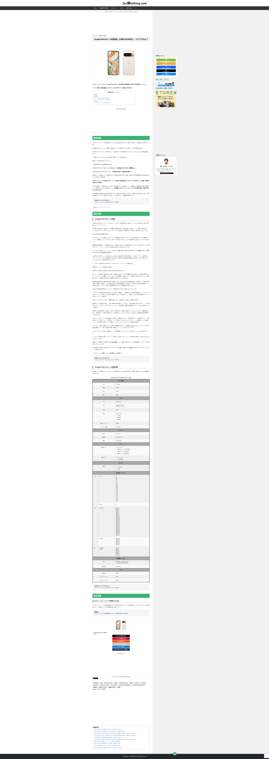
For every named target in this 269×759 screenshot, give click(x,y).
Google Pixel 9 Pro (124, 682)
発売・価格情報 (102, 689)
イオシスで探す (121, 646)
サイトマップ (114, 8)
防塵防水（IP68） (112, 687)
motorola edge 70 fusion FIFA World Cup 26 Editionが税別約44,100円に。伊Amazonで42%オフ (115, 735)
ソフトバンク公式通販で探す (121, 644)
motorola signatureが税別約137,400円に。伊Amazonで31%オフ (108, 747)
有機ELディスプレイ (103, 687)
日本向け (109, 371)
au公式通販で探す (121, 641)
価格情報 (95, 94)
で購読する (166, 60)
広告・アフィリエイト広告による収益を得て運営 (121, 11)
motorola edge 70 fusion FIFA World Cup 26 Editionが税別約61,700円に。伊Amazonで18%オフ (115, 739)
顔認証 (119, 687)
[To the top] (175, 754)
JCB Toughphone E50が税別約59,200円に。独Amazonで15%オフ (108, 737)
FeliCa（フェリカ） (108, 682)
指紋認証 (95, 687)
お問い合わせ (129, 8)
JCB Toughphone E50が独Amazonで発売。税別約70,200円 (107, 743)
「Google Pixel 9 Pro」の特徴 (101, 98)
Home (95, 8)
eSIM (102, 682)
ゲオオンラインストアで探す (121, 649)
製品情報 (95, 96)
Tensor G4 (143, 682)
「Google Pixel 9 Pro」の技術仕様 (102, 99)
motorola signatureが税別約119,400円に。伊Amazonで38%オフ (108, 729)
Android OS (96, 682)
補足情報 (95, 101)
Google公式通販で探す (121, 635)
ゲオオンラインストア (103, 207)
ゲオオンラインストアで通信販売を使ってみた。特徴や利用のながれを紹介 (111, 613)
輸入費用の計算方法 (104, 8)
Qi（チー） (137, 682)
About (121, 8)
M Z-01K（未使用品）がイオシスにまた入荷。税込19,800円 (107, 745)
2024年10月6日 (102, 35)
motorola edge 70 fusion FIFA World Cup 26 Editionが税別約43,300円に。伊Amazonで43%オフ (115, 733)
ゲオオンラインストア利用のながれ (103, 102)
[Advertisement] (121, 23)
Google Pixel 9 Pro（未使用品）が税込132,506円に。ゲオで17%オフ (121, 39)
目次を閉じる (117, 92)
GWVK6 (131, 682)
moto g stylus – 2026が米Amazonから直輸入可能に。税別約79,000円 (109, 731)
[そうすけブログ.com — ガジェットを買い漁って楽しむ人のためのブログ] (134, 3)
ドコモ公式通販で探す (121, 638)
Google (116, 682)
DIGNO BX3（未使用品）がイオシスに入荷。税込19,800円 (107, 741)
